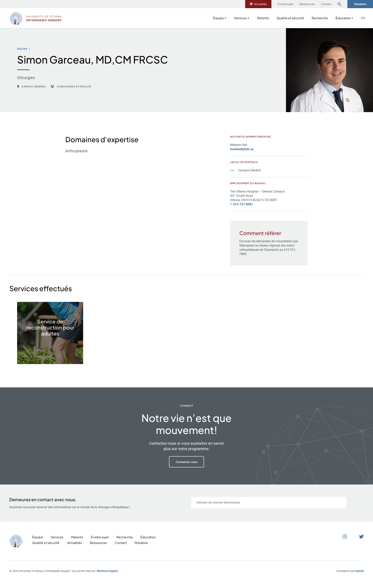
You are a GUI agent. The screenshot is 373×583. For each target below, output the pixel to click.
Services (240, 18)
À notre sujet (285, 4)
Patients (263, 18)
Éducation (343, 18)
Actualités (260, 4)
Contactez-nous (186, 462)
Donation (360, 4)
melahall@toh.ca (242, 149)
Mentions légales (107, 571)
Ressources (307, 4)
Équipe (218, 18)
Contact (326, 4)
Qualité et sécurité (290, 18)
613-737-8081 (243, 204)
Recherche (320, 18)
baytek (359, 571)
